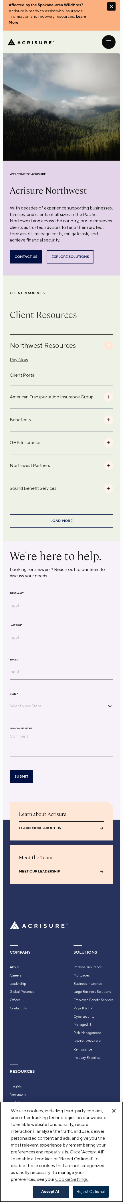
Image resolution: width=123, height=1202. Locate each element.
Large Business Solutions (92, 992)
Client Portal (22, 375)
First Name (17, 593)
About (14, 967)
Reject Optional (91, 1191)
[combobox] (57, 706)
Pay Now (19, 359)
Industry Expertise (87, 1058)
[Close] (114, 1111)
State (14, 694)
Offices (15, 1000)
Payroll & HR (83, 1008)
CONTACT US (26, 257)
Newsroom (18, 1095)
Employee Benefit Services (93, 1000)
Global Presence (22, 992)
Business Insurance (88, 984)
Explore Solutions (70, 257)
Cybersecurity (84, 1017)
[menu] (109, 42)
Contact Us (18, 1008)
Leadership (18, 984)
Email (14, 660)
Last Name (16, 625)
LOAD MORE (61, 521)
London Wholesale (87, 1041)
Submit (21, 776)
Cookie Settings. (72, 1179)
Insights (15, 1086)
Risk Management (87, 1033)
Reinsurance (83, 1049)
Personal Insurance (88, 967)
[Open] (110, 706)
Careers (15, 975)
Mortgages (82, 975)
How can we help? (21, 729)
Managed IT (83, 1025)
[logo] (30, 42)
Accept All (50, 1191)
